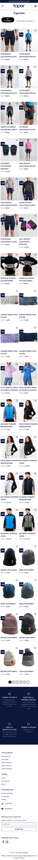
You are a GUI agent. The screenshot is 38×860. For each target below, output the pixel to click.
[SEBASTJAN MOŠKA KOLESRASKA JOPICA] (10, 113)
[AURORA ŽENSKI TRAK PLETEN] (10, 300)
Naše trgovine (5, 781)
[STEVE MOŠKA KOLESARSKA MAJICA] (28, 40)
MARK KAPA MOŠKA (26, 570)
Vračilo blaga (5, 796)
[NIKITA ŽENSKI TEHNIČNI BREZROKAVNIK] (28, 410)
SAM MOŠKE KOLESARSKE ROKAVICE (6, 166)
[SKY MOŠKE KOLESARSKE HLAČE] (28, 113)
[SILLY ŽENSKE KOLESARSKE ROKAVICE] (28, 225)
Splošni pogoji (18, 856)
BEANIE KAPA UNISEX (9, 570)
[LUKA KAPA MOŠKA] (28, 657)
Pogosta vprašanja (7, 793)
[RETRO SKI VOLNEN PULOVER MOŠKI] (10, 264)
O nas (3, 778)
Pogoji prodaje (27, 856)
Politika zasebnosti (6, 856)
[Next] (28, 682)
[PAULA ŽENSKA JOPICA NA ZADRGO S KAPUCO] (10, 373)
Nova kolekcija (5, 756)
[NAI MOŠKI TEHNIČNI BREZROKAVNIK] (10, 410)
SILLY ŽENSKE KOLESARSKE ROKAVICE (24, 241)
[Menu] (2, 6)
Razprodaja (4, 759)
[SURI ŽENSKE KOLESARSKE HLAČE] (10, 40)
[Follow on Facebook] (3, 842)
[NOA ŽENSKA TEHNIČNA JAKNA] (28, 446)
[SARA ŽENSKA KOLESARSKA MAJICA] (28, 149)
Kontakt (3, 799)
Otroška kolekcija (6, 769)
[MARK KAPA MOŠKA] (28, 556)
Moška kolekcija (6, 765)
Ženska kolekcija (6, 762)
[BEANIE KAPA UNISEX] (10, 556)
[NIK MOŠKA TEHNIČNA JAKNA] (10, 519)
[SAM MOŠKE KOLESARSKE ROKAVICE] (10, 149)
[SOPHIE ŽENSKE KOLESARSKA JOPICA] (28, 188)
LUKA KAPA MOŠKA (26, 671)
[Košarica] (35, 6)
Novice (3, 784)
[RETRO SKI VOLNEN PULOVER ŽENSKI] (28, 264)
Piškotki (22, 858)
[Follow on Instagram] (7, 842)
